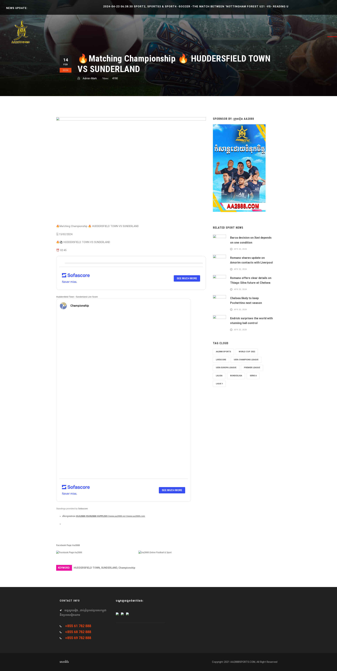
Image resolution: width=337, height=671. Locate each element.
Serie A (253, 376)
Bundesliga (236, 376)
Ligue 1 (219, 384)
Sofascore (83, 508)
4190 (115, 78)
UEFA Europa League (226, 367)
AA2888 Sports (223, 351)
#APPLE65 (102, 516)
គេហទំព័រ (64, 661)
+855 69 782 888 (78, 638)
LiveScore (221, 360)
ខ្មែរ (46, 16)
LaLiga (219, 376)
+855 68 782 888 (78, 632)
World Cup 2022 (247, 351)
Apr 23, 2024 (240, 249)
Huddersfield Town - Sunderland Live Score (77, 297)
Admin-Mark (90, 78)
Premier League (252, 367)
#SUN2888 (91, 516)
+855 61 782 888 (78, 626)
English (41, 16)
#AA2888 (80, 516)
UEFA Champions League (246, 360)
